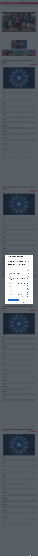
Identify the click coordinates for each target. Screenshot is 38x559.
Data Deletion (14, 302)
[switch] (28, 270)
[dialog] (19, 279)
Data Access (19, 302)
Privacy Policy (23, 302)
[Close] (32, 256)
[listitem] (19, 269)
